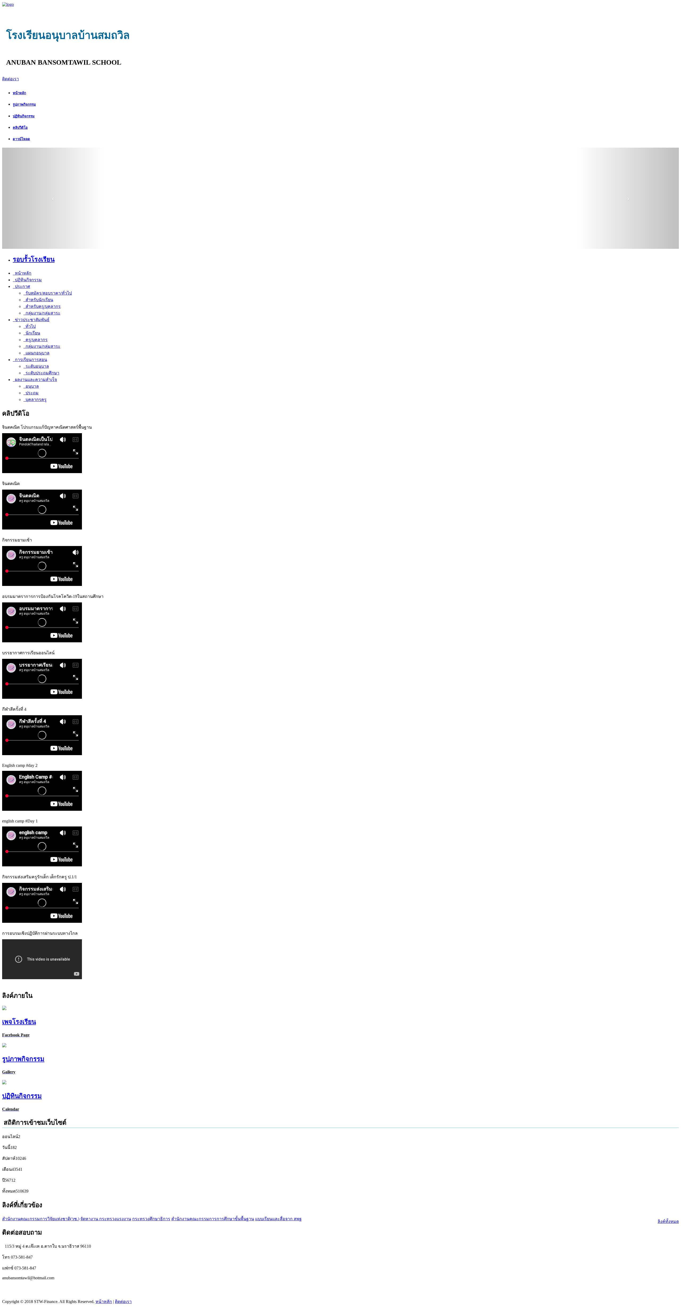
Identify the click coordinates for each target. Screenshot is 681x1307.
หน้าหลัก (103, 1301)
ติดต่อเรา (10, 79)
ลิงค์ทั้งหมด (668, 1221)
